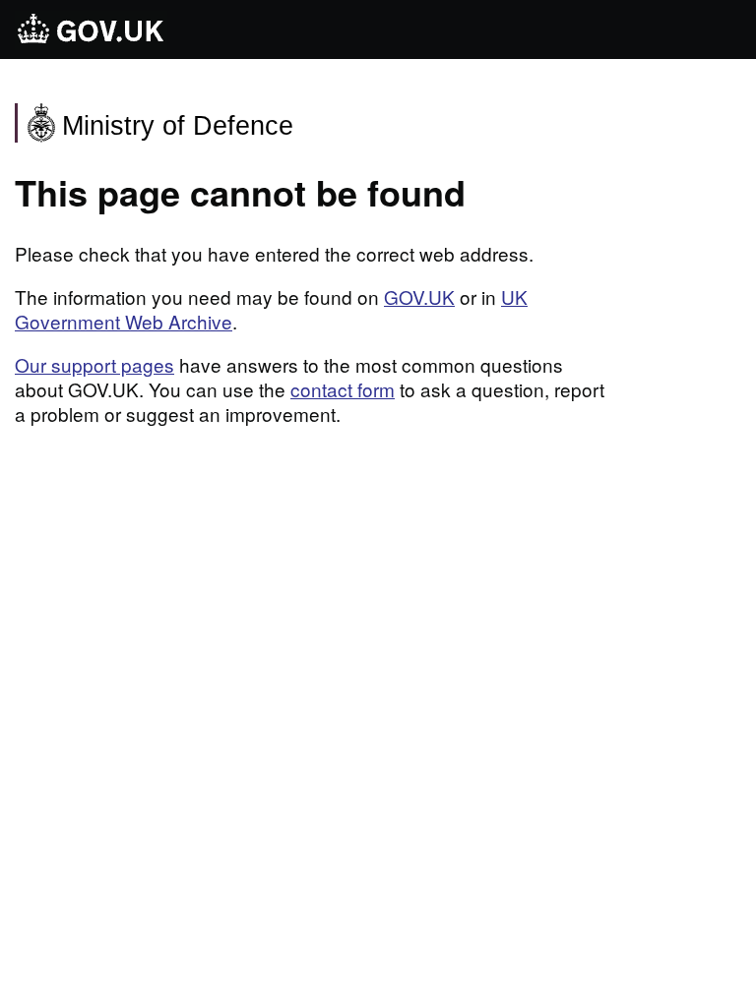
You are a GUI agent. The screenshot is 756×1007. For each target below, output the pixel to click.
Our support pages (94, 364)
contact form (342, 389)
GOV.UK (419, 296)
